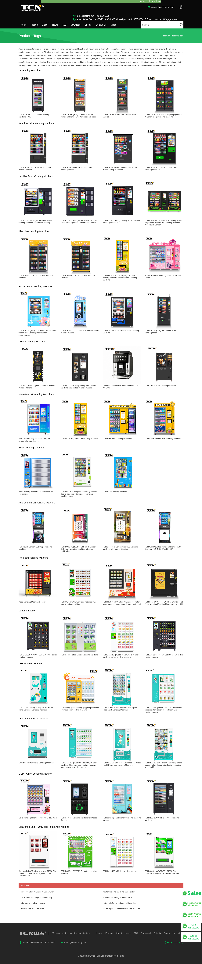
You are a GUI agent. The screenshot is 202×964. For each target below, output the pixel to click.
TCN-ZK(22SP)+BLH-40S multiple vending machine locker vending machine (121, 656)
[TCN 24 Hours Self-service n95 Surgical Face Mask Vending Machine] (122, 705)
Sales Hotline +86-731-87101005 (93, 16)
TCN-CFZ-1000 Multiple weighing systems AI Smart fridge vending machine (163, 115)
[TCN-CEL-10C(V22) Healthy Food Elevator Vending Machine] (122, 218)
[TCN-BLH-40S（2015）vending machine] (122, 869)
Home (24, 25)
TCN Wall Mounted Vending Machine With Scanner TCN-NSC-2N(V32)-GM (163, 548)
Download (75, 25)
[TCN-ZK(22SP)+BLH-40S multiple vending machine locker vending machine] (122, 652)
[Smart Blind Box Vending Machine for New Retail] (164, 273)
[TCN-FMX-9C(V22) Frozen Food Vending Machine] (122, 328)
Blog (121, 956)
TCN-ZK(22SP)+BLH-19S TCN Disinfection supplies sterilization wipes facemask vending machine (163, 709)
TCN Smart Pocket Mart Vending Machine (163, 438)
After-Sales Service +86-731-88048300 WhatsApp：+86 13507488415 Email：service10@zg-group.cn (127, 19)
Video (113, 25)
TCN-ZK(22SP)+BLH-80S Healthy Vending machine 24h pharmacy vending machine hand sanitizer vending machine (79, 765)
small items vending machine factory (36, 897)
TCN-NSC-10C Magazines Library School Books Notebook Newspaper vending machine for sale (79, 494)
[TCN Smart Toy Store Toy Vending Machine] (80, 436)
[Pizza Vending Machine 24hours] (38, 600)
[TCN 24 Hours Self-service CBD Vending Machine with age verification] (122, 544)
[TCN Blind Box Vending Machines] (122, 436)
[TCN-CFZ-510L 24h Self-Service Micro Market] (122, 112)
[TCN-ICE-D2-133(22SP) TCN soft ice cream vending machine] (80, 328)
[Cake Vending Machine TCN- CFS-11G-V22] (38, 815)
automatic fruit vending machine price (119, 903)
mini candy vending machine (33, 903)
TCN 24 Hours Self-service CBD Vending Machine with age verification (120, 548)
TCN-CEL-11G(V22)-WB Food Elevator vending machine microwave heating (35, 221)
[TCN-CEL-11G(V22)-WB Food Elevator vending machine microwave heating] (38, 218)
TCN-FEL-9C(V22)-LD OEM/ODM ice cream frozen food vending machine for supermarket (38, 332)
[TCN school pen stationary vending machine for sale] (122, 815)
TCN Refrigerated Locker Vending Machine (79, 655)
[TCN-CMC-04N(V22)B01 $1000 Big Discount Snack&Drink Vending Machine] (164, 869)
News (55, 25)
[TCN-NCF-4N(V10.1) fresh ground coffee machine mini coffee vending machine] (80, 383)
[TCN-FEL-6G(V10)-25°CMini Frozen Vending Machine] (164, 328)
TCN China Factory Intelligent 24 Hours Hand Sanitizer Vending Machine (36, 708)
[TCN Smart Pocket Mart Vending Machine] (164, 436)
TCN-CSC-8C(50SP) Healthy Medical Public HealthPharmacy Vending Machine (122, 764)
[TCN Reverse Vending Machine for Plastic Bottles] (80, 815)
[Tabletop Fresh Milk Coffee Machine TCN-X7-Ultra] (122, 383)
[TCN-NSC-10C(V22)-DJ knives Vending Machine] (164, 815)
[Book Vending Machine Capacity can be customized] (38, 489)
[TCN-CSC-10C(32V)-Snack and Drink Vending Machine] (164, 165)
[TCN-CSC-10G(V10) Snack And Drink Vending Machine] (38, 165)
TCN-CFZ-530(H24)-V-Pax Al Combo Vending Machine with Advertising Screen (78, 115)
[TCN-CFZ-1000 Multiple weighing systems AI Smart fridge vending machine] (164, 112)
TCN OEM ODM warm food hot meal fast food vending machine (78, 603)
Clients (88, 25)
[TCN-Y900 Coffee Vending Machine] (164, 383)
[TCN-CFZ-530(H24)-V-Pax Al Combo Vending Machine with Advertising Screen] (80, 112)
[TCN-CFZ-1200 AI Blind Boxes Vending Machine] (80, 273)
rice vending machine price (32, 909)
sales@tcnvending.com (162, 7)
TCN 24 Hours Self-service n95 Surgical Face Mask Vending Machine (120, 708)
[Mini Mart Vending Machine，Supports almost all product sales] (38, 436)
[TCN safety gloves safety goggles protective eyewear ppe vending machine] (80, 705)
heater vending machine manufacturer (119, 892)
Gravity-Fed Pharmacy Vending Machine (36, 763)
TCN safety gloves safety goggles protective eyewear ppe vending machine (80, 708)
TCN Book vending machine (115, 492)
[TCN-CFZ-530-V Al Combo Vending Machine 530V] (38, 112)
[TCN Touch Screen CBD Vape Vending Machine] (38, 544)
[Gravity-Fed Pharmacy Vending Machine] (38, 760)
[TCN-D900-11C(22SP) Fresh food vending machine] (80, 869)
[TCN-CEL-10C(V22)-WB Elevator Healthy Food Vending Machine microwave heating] (80, 218)
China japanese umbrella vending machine (121, 909)
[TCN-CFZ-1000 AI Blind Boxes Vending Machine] (38, 273)
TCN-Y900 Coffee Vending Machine (160, 385)
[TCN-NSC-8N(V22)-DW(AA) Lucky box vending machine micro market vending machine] (122, 273)
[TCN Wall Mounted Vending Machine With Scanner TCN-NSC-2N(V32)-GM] (164, 544)
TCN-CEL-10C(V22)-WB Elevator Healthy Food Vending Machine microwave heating (79, 221)
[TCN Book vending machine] (122, 489)
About (45, 25)
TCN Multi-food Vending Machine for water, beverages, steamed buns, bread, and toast (122, 603)
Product (34, 25)
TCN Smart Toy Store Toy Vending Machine (79, 438)
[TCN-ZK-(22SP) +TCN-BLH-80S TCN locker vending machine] (164, 652)
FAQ (64, 25)
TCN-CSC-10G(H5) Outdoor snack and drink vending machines (120, 168)
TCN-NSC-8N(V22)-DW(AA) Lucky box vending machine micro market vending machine (120, 277)
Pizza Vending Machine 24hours (32, 602)
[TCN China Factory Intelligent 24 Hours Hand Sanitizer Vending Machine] (38, 705)
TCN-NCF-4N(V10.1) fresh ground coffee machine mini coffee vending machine (78, 386)
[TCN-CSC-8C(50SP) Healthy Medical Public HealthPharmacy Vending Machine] (122, 760)
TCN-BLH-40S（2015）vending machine (120, 871)
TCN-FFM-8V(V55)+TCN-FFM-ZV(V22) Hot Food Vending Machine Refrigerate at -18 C (164, 603)
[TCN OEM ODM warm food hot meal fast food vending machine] (80, 600)
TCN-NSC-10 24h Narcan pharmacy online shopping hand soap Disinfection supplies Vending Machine (163, 765)
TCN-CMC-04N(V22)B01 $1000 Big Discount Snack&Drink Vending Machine (162, 872)
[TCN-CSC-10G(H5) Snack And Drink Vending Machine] (80, 165)
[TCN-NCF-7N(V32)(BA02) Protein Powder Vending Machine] (38, 383)
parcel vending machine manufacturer (37, 892)
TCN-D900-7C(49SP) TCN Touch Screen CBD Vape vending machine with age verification (78, 549)
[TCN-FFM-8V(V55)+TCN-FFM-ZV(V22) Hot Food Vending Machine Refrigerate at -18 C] (164, 600)
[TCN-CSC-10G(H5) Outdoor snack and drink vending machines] (122, 165)
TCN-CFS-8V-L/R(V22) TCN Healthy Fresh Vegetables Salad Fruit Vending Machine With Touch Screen (163, 222)
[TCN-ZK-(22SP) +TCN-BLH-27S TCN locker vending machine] (38, 652)
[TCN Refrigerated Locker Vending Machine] (80, 652)
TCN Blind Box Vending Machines (117, 438)
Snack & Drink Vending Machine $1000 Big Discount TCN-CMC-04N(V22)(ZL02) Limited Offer (37, 873)
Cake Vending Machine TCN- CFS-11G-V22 (38, 818)
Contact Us (101, 25)
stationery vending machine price (117, 897)
